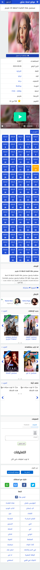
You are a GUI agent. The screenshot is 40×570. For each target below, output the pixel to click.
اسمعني (10, 560)
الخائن (10, 534)
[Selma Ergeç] (34, 305)
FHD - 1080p (16, 91)
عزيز (10, 513)
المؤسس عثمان (30, 503)
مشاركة (26, 287)
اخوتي (30, 534)
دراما (19, 81)
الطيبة (10, 539)
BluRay (18, 86)
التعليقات (34, 425)
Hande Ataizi (9, 301)
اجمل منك (10, 549)
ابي (30, 529)
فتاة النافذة (10, 503)
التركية (19, 71)
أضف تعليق (22, 444)
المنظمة (30, 539)
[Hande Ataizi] (17, 305)
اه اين (10, 555)
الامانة (10, 529)
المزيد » (4, 311)
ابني (30, 523)
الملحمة (10, 518)
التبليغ (34, 287)
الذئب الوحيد (10, 508)
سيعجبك (10, 544)
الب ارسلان (30, 508)
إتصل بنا (27, 472)
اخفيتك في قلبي (30, 560)
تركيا (19, 76)
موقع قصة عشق (27, 2)
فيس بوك (21, 497)
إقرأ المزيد (20, 282)
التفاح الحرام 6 (30, 518)
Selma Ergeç (26, 301)
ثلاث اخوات (30, 544)
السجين (10, 523)
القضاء (30, 513)
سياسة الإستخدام (13, 472)
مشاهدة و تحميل (21, 55)
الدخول (8, 2)
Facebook (26, 425)
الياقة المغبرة (30, 555)
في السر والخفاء (30, 549)
